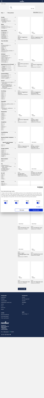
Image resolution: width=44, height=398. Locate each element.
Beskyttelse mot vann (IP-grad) (7, 64)
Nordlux (4, 25)
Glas (4, 152)
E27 (3, 102)
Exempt (4, 126)
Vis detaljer (38, 206)
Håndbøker (24, 302)
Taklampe (5, 35)
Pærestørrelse (4, 111)
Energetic (4, 28)
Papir (3, 156)
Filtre (2, 12)
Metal (4, 149)
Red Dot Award (5, 165)
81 (3, 176)
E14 (3, 106)
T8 (3, 119)
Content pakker (4, 300)
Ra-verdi (3, 173)
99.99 (3, 178)
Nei (3, 133)
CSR (23, 304)
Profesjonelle (3, 295)
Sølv (4, 95)
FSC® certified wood (6, 57)
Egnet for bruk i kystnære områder (8, 143)
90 (3, 175)
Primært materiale (5, 148)
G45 (3, 114)
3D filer (2, 304)
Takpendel (5, 33)
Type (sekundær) (4, 40)
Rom (2, 43)
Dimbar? (3, 80)
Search (5, 3)
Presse (2, 305)
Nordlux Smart (5, 59)
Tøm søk (32, 8)
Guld (3, 96)
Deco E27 (4, 183)
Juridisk (2, 312)
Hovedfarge (3, 90)
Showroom (3, 307)
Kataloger (3, 298)
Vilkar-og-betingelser (5, 317)
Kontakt (23, 297)
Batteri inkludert (4, 158)
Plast (4, 151)
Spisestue (4, 46)
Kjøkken (4, 49)
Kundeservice (24, 295)
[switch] (16, 203)
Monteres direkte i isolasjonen (7, 137)
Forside (2, 3)
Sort (3, 92)
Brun (4, 94)
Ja (3, 134)
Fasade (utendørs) (6, 45)
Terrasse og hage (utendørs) (8, 50)
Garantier (23, 300)
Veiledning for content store (6, 302)
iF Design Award (5, 169)
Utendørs (4, 19)
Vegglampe (5, 32)
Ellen (3, 185)
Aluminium (5, 153)
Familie (2, 181)
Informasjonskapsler (5, 316)
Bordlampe (5, 36)
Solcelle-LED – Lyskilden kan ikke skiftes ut (8, 109)
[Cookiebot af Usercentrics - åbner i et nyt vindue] (38, 187)
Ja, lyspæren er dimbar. (7, 88)
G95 (3, 117)
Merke (2, 24)
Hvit (3, 93)
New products (11, 12)
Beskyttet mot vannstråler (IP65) (8, 70)
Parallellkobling (4, 132)
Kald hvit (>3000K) (6, 77)
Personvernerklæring (5, 314)
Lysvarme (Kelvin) (4, 73)
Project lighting (6, 55)
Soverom (4, 51)
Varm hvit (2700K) (6, 74)
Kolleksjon (3, 54)
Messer (2, 309)
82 (3, 177)
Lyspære (4, 34)
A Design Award (5, 168)
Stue (4, 47)
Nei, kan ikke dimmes (7, 84)
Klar (3, 97)
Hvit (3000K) (5, 76)
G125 (3, 118)
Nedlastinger (3, 297)
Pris (2, 163)
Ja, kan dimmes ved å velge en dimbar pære (8, 83)
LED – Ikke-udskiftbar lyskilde (8, 103)
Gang (4, 48)
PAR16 (4, 115)
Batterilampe (5, 38)
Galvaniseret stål (6, 154)
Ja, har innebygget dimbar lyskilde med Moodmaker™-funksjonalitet (8, 86)
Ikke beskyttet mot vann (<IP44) (8, 66)
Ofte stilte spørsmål (25, 298)
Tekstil (4, 155)
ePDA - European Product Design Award (8, 167)
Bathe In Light (5, 58)
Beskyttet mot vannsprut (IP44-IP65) (8, 68)
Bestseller (4, 56)
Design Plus (4, 170)
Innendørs (5, 18)
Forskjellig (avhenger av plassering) (8, 21)
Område (2, 17)
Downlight (4, 37)
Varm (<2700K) (5, 78)
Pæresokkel (3, 101)
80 (3, 174)
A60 (3, 113)
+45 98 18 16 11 (4, 328)
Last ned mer (22, 288)
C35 (3, 116)
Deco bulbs (5, 60)
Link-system (5, 62)
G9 (3, 107)
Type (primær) (4, 30)
